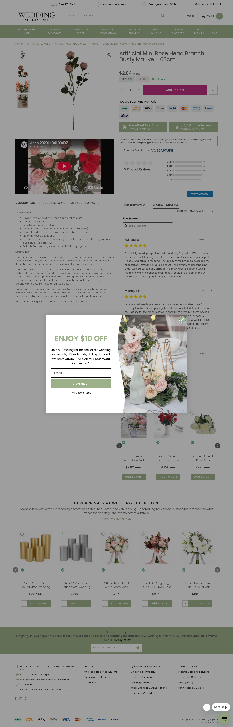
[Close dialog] (183, 319)
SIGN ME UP (81, 384)
